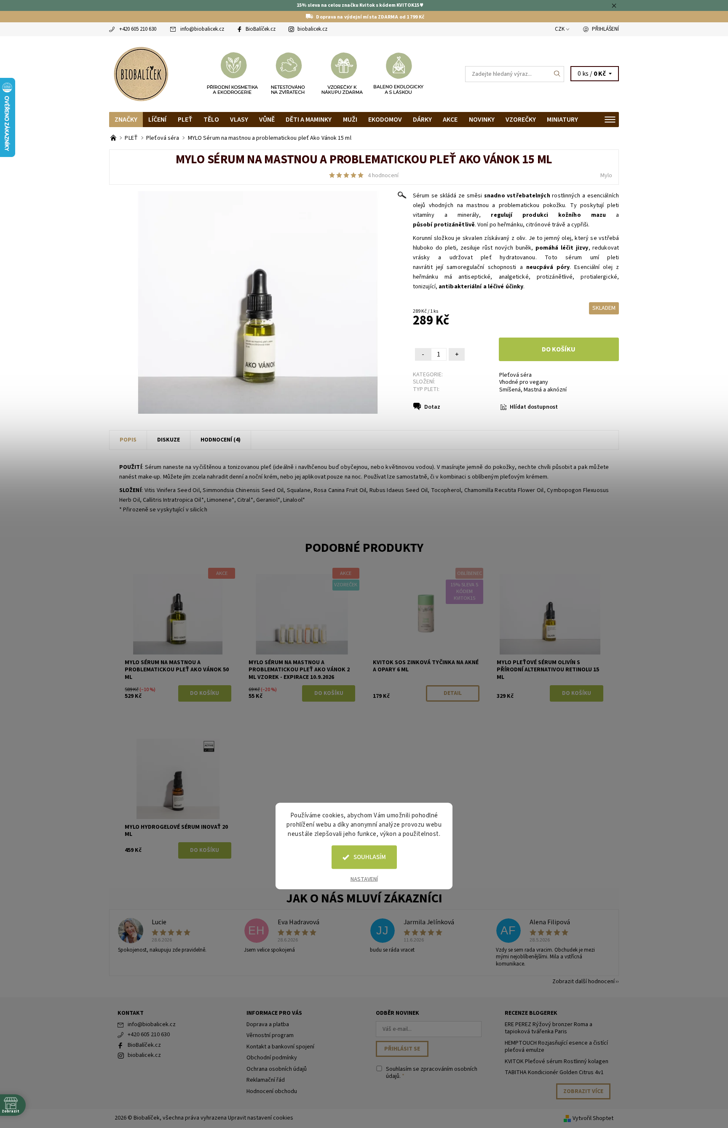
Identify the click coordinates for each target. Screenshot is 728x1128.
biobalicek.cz (312, 29)
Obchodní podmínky (271, 1058)
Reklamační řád (265, 1080)
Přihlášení (605, 29)
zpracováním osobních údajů (431, 1073)
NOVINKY (482, 119)
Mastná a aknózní (545, 390)
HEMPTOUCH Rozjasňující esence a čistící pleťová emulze (556, 1047)
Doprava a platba (267, 1024)
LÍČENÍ (157, 119)
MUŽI (350, 119)
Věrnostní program (270, 1035)
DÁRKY (422, 119)
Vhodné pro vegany (523, 382)
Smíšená (510, 390)
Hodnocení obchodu (271, 1091)
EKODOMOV (385, 119)
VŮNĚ (267, 119)
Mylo (606, 175)
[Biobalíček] (140, 73)
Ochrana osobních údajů (276, 1069)
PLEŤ (185, 119)
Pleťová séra (515, 375)
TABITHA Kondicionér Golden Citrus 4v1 (554, 1072)
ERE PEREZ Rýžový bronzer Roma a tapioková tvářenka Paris (548, 1028)
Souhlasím (369, 857)
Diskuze (168, 440)
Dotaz (432, 407)
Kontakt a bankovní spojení (280, 1047)
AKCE (450, 119)
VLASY (239, 119)
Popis (128, 440)
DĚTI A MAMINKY (309, 119)
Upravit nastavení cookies (260, 1118)
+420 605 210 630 (137, 29)
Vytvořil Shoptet (593, 1118)
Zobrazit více (583, 1091)
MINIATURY (562, 119)
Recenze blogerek (531, 1013)
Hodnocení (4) (221, 440)
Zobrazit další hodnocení (583, 980)
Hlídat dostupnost (534, 407)
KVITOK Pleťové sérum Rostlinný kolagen (556, 1061)
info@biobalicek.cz (202, 29)
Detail (453, 693)
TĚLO (211, 119)
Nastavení (364, 879)
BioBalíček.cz (261, 29)
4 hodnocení (383, 175)
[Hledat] (557, 74)
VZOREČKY (521, 119)
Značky (126, 119)
